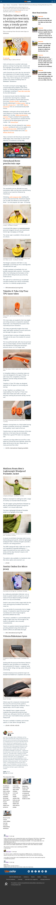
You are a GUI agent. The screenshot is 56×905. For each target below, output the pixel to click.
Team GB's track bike (24, 91)
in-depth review (20, 103)
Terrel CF (7, 118)
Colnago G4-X (12, 105)
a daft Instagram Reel (15, 197)
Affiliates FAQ (18, 11)
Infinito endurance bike (9, 129)
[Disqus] (24, 851)
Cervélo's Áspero (14, 101)
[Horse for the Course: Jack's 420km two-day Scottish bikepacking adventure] (7, 813)
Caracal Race (14, 122)
